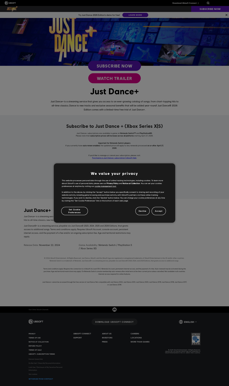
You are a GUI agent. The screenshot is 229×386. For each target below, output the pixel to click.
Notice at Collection (131, 183)
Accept (159, 211)
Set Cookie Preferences (74, 210)
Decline (142, 211)
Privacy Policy (112, 183)
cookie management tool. (105, 186)
